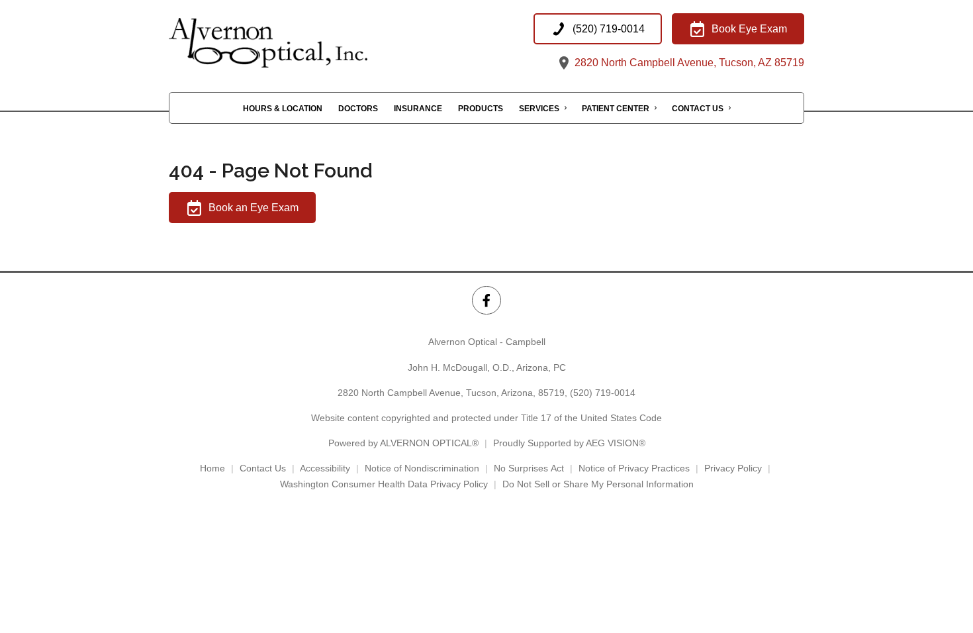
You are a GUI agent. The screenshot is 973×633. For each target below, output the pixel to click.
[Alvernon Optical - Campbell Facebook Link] (486, 300)
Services (539, 108)
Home (212, 468)
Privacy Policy (733, 468)
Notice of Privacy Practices (634, 468)
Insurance (418, 108)
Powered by (403, 443)
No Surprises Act (529, 468)
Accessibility (325, 468)
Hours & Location (282, 108)
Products (480, 108)
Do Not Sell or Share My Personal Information (598, 484)
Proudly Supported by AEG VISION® (569, 443)
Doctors (358, 108)
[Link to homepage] (301, 43)
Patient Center (615, 108)
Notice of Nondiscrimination (422, 468)
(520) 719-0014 (602, 392)
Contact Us (697, 108)
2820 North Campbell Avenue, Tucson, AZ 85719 (688, 62)
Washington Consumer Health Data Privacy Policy (384, 484)
